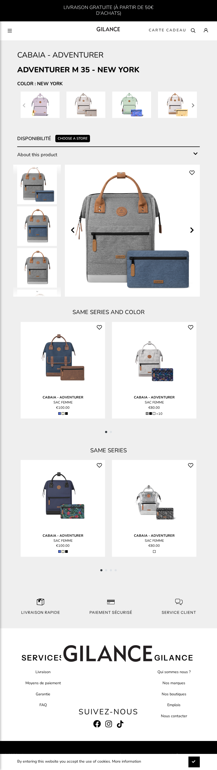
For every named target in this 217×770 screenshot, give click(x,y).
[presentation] (23, 106)
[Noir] (66, 413)
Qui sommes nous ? (174, 671)
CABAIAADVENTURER (63, 397)
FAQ (43, 704)
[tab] (108, 154)
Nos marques (173, 683)
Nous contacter (174, 716)
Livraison (43, 671)
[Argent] (154, 551)
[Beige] (63, 413)
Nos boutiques (174, 694)
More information (126, 761)
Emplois (173, 704)
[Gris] (147, 413)
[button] (106, 432)
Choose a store (73, 138)
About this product (37, 154)
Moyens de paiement (43, 683)
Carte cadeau (167, 30)
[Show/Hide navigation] (9, 30)
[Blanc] (154, 413)
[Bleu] (59, 413)
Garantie (43, 694)
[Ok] (194, 762)
